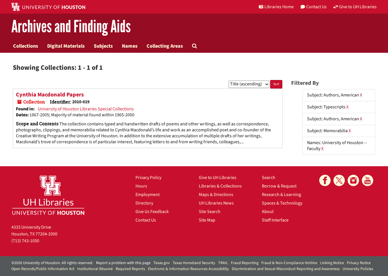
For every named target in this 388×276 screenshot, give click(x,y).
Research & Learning (281, 194)
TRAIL (223, 263)
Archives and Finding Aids (71, 27)
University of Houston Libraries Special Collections (86, 109)
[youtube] (367, 180)
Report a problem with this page (123, 263)
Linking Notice (332, 263)
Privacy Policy (148, 177)
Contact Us (145, 220)
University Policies (358, 269)
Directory (144, 203)
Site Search (209, 211)
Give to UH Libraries (217, 177)
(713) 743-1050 (25, 241)
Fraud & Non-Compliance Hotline (289, 263)
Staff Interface (275, 220)
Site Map (207, 220)
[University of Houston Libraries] (48, 195)
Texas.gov (161, 263)
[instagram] (353, 180)
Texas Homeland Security (194, 263)
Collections (25, 46)
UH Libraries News (216, 203)
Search (268, 177)
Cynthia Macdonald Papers (50, 95)
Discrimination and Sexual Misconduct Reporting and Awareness (286, 269)
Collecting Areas (165, 46)
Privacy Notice (359, 263)
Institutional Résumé (95, 269)
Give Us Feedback (152, 211)
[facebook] (325, 180)
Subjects (103, 46)
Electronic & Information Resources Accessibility (188, 269)
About (268, 211)
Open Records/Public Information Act (42, 269)
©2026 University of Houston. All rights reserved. (52, 263)
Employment (147, 194)
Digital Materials (66, 46)
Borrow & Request (279, 186)
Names (129, 46)
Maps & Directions (216, 194)
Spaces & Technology (282, 203)
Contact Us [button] (316, 7)
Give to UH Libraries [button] (358, 7)
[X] (339, 180)
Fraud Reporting (244, 263)
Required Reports (130, 269)
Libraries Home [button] (279, 7)
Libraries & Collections (220, 186)
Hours (141, 186)
